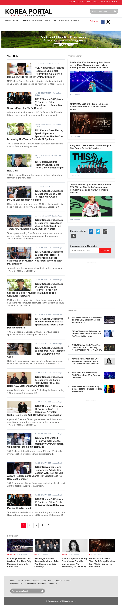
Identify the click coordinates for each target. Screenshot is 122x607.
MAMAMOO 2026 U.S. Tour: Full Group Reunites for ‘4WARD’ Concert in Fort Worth (89, 107)
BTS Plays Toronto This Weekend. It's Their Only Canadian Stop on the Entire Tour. (87, 320)
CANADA (114, 2)
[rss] (73, 236)
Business (37, 21)
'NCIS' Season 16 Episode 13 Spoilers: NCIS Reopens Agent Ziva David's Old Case (36, 352)
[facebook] (91, 231)
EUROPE (87, 2)
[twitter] (98, 231)
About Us (42, 584)
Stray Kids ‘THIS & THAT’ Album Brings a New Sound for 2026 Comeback (90, 147)
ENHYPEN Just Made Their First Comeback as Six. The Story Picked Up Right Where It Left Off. (87, 347)
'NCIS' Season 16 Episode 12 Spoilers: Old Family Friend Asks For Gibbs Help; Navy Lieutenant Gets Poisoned (35, 381)
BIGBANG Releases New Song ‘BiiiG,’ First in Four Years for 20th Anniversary (87, 389)
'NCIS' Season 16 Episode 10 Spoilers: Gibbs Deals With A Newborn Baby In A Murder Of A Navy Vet (35, 503)
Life (55, 21)
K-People (64, 21)
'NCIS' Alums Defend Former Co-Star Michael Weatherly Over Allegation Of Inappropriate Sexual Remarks (35, 442)
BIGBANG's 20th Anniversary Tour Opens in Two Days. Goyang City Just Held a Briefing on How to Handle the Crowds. (90, 65)
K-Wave (75, 21)
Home (8, 21)
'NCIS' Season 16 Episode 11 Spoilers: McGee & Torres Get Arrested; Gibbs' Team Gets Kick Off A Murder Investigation (35, 410)
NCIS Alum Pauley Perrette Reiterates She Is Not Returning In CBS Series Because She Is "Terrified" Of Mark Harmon (35, 72)
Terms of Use (30, 584)
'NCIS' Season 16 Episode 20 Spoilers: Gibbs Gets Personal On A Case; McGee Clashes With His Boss (35, 195)
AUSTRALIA (104, 2)
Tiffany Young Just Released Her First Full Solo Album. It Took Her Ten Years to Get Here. (86, 333)
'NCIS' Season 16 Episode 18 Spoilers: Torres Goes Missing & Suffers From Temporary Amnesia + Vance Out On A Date (35, 224)
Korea (26, 21)
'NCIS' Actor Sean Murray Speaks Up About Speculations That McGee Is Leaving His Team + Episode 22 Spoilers (35, 135)
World (16, 21)
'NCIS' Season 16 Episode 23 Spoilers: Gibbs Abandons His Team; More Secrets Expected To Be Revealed (35, 103)
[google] (105, 231)
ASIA (95, 2)
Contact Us (52, 584)
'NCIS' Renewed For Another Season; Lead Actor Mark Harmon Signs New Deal (35, 166)
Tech (47, 21)
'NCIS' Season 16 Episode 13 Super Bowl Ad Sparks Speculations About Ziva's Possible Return (35, 323)
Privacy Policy (16, 584)
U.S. (79, 2)
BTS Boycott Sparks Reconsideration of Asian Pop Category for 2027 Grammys (46, 562)
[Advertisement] (91, 284)
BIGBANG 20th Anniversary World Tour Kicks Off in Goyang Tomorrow (86, 375)
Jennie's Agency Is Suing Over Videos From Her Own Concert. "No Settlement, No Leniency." (86, 361)
